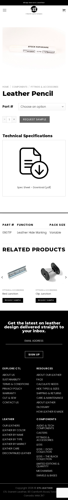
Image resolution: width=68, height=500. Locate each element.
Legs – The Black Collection (47, 458)
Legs (39, 444)
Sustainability (11, 379)
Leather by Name (12, 434)
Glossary (42, 407)
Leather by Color (13, 430)
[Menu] (4, 10)
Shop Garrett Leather (34, 3)
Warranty (9, 393)
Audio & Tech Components (45, 427)
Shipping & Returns (48, 393)
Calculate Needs (47, 384)
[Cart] (64, 10)
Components (19, 86)
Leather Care (10, 448)
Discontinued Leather (16, 453)
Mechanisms (44, 471)
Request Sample (34, 119)
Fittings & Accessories (44, 86)
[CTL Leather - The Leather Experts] (34, 10)
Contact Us (10, 402)
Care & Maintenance (49, 398)
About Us (8, 375)
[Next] (65, 283)
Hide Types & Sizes (47, 388)
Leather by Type (12, 439)
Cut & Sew (9, 398)
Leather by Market (14, 444)
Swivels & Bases (46, 475)
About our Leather (48, 375)
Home (5, 86)
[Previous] (2, 283)
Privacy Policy (12, 388)
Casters (41, 433)
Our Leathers (11, 425)
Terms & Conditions (15, 384)
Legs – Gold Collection (44, 450)
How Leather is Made (50, 411)
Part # (7, 106)
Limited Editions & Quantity (47, 465)
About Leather (45, 402)
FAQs (39, 379)
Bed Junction (10, 293)
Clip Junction (43, 293)
